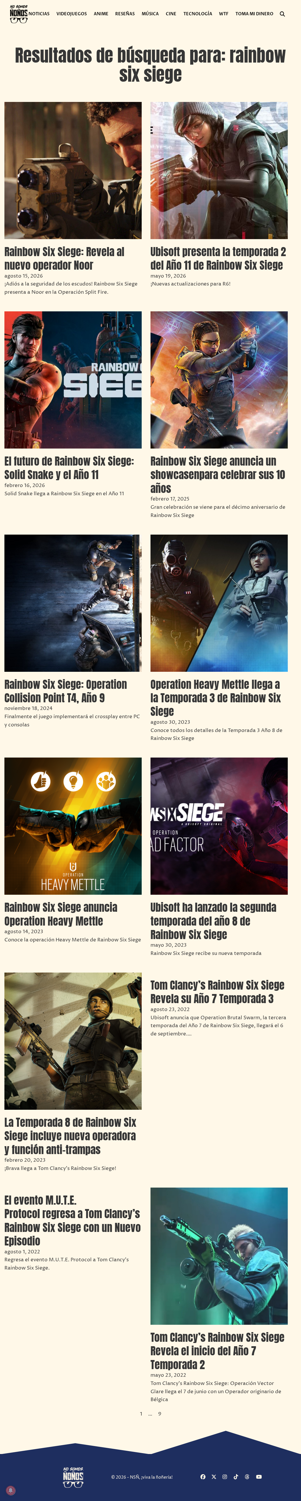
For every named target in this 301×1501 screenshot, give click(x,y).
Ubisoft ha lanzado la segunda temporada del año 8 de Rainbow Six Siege (213, 921)
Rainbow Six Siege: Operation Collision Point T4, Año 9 (65, 691)
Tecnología (197, 14)
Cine (171, 14)
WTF (223, 14)
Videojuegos (71, 14)
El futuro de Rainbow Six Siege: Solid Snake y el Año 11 (69, 468)
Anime (101, 14)
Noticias (39, 14)
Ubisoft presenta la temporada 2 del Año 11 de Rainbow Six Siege (218, 258)
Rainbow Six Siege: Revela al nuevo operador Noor (64, 258)
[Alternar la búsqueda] (282, 14)
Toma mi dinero (254, 14)
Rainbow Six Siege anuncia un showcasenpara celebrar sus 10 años (217, 474)
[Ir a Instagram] (227, 1477)
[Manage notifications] (10, 1490)
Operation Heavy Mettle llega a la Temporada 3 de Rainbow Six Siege (215, 698)
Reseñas (125, 14)
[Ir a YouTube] (261, 1477)
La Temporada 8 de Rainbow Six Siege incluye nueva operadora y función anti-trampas (70, 1136)
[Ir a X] (216, 1477)
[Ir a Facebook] (205, 1477)
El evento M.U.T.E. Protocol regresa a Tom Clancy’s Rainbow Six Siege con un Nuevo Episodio (72, 1220)
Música (150, 14)
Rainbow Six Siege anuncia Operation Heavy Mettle (60, 914)
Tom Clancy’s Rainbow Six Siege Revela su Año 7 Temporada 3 (217, 992)
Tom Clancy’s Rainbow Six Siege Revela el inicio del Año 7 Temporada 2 (217, 1351)
